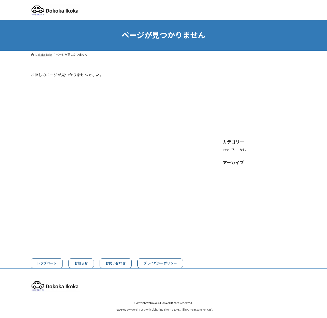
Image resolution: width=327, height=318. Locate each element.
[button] (47, 263)
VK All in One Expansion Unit (194, 309)
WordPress (137, 309)
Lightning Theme (162, 309)
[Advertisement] (259, 101)
